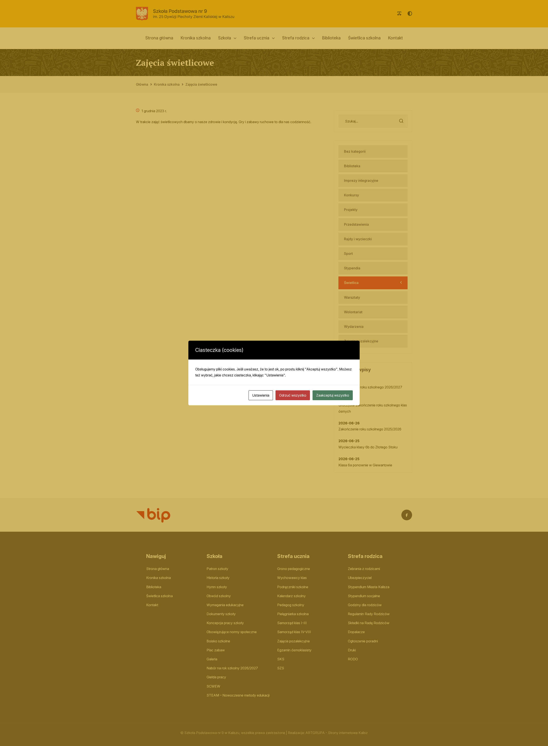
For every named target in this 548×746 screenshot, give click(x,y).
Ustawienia (260, 395)
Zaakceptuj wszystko (332, 395)
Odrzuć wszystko (292, 395)
